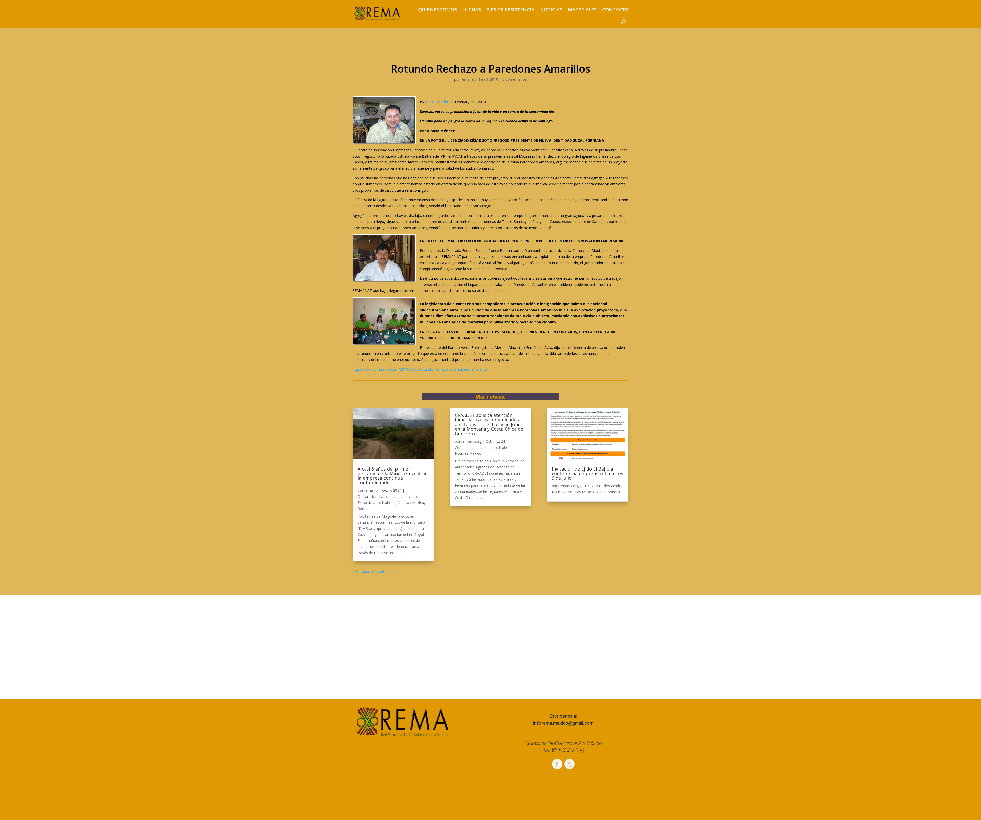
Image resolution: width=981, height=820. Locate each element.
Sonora (614, 491)
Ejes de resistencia (510, 10)
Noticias (551, 10)
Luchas (471, 10)
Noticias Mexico (411, 502)
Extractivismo (369, 502)
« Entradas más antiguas (373, 571)
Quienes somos (437, 10)
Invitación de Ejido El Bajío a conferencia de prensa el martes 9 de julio (587, 473)
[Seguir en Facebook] (557, 764)
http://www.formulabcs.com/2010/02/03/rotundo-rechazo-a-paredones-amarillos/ (420, 369)
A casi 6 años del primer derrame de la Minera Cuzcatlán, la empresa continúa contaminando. (393, 476)
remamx (468, 79)
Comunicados (466, 447)
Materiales (582, 10)
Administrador (436, 101)
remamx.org (471, 441)
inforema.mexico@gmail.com (563, 723)
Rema (362, 508)
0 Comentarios (514, 79)
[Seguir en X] (569, 764)
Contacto (615, 10)
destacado (408, 496)
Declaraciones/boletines (378, 496)
